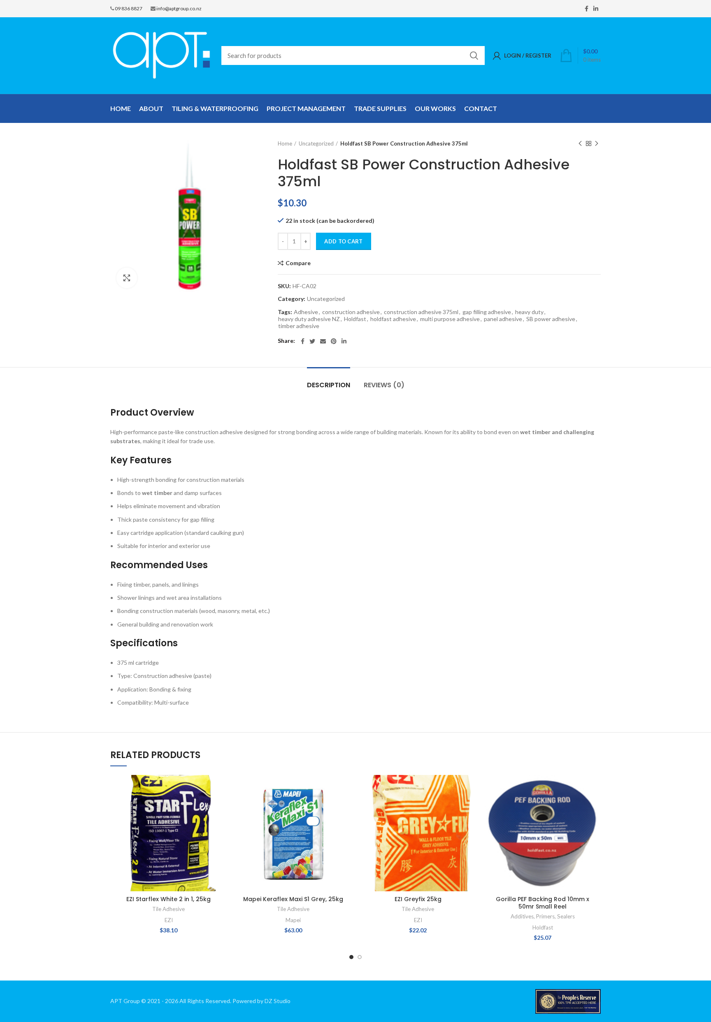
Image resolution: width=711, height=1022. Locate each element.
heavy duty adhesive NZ (309, 319)
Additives (522, 916)
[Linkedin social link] (596, 8)
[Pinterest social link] (333, 341)
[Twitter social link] (312, 341)
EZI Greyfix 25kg (418, 899)
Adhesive (306, 312)
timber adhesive (298, 326)
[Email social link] (323, 341)
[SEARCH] (473, 55)
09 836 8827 (128, 8)
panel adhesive (503, 319)
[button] (220, 788)
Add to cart (343, 241)
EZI (169, 920)
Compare (298, 263)
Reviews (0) (384, 385)
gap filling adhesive (486, 312)
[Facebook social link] (586, 8)
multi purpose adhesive (450, 319)
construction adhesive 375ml (421, 312)
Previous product (580, 143)
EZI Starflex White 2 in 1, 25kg (168, 899)
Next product (596, 143)
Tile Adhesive (168, 909)
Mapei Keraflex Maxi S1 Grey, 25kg (293, 899)
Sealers (566, 916)
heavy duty (529, 312)
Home (285, 143)
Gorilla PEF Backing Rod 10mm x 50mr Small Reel (542, 903)
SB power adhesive (550, 319)
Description (328, 385)
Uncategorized (316, 143)
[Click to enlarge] (126, 278)
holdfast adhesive (393, 319)
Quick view (220, 807)
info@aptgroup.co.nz (179, 8)
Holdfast (355, 319)
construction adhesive (351, 312)
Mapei (293, 920)
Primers (545, 916)
